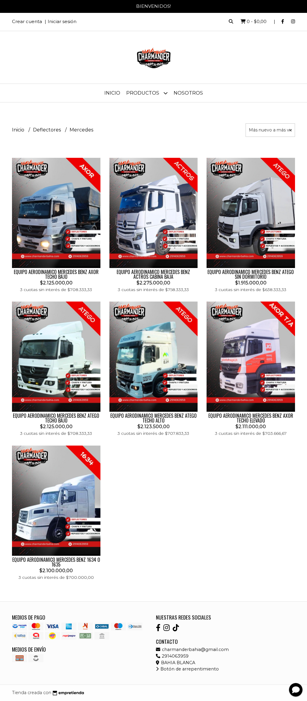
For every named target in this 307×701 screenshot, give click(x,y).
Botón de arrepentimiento (189, 669)
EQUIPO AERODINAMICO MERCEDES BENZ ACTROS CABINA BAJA (153, 274)
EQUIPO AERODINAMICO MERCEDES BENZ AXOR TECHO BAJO (56, 274)
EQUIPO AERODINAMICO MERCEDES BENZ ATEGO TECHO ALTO (153, 418)
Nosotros (188, 93)
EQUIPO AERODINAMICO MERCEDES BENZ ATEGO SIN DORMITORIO (250, 274)
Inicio (112, 93)
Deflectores (47, 130)
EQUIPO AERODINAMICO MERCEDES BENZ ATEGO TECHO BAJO (56, 418)
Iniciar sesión (62, 21)
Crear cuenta (27, 21)
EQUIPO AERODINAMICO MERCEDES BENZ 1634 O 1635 (56, 562)
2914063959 (175, 656)
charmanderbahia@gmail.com (195, 649)
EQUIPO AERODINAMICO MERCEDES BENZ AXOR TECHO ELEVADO (250, 418)
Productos (143, 93)
